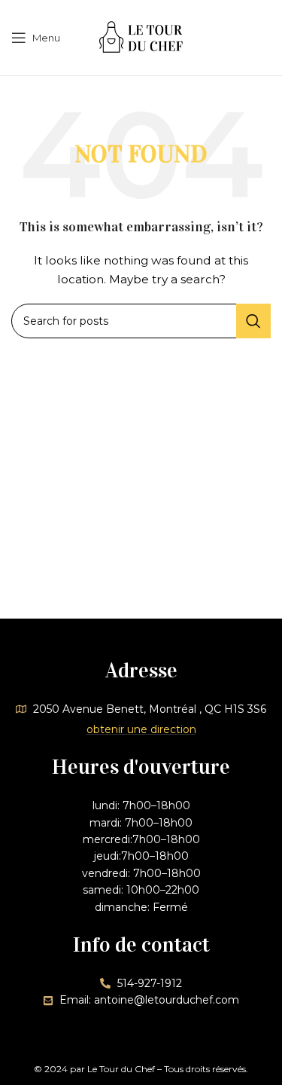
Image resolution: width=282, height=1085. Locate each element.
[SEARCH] (253, 321)
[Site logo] (141, 37)
